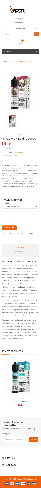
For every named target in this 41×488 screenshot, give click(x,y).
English (21, 19)
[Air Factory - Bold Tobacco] (12, 121)
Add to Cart (9, 228)
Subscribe (34, 440)
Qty (3, 219)
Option (7, 203)
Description (19, 248)
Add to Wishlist (9, 233)
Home (6, 61)
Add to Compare (26, 233)
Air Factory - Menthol (20, 401)
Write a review (25, 135)
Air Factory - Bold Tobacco (21, 61)
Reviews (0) (19, 252)
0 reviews (14, 135)
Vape (20, 479)
